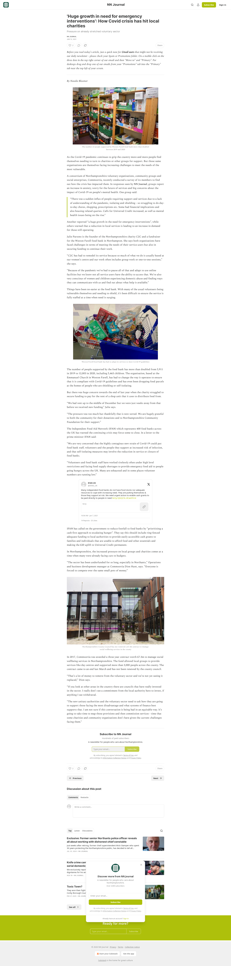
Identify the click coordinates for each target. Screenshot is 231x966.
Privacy (113, 947)
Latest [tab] (77, 831)
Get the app (128, 953)
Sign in (222, 4)
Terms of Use (128, 908)
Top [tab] (70, 831)
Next (155, 778)
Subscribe (209, 4)
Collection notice (132, 947)
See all (72, 907)
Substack (102, 960)
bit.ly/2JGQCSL (119, 498)
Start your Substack (108, 953)
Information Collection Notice (114, 911)
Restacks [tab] (84, 797)
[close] (141, 865)
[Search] (192, 4)
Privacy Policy (135, 911)
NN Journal (71, 36)
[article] (115, 846)
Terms (120, 947)
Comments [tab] (73, 797)
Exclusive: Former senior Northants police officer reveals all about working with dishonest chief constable (102, 840)
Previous (77, 778)
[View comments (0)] (79, 45)
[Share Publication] (198, 4)
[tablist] (78, 797)
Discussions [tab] (87, 831)
